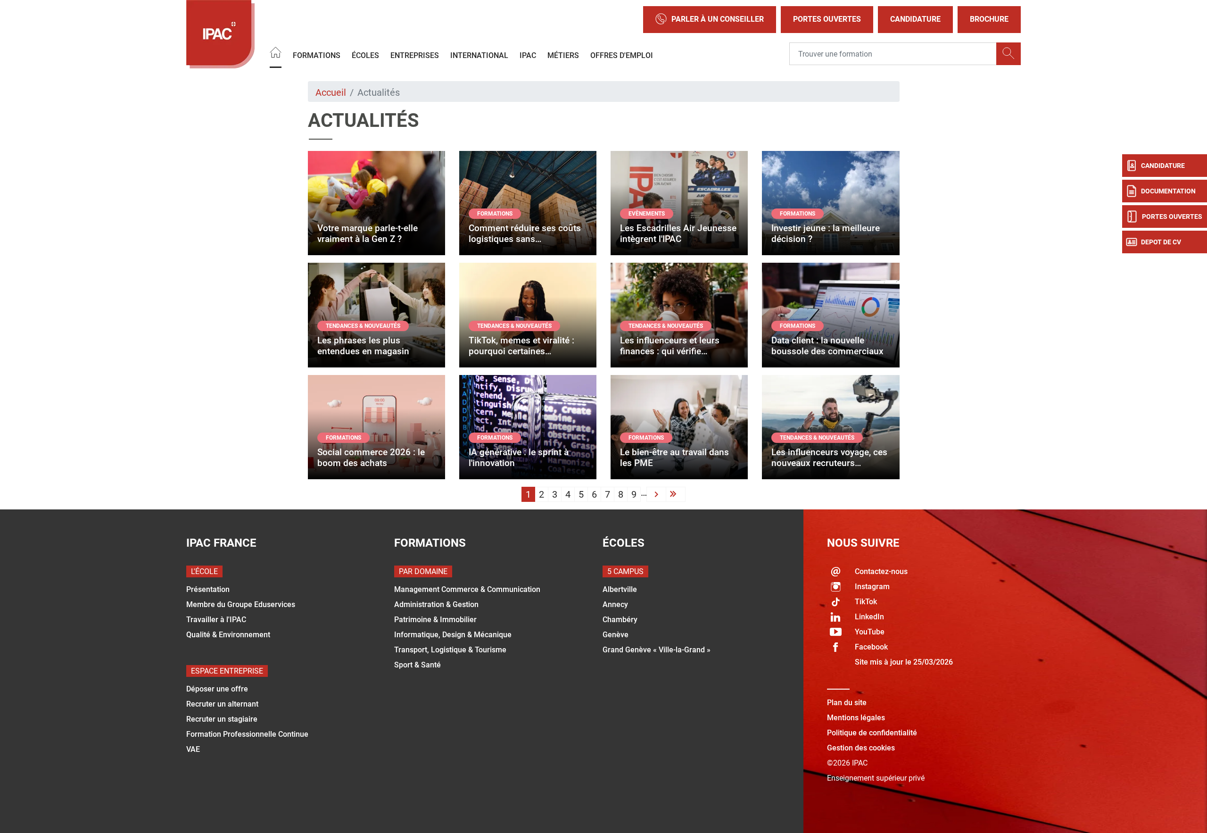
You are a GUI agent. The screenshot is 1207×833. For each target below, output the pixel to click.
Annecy (615, 604)
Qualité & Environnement (228, 634)
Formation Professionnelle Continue (247, 734)
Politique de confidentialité (872, 732)
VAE (193, 749)
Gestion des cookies (861, 747)
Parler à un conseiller (717, 19)
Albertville (620, 589)
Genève (615, 634)
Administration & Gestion (436, 604)
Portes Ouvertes (827, 19)
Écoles (365, 54)
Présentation (208, 589)
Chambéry (620, 619)
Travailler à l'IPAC (216, 619)
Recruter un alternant (222, 704)
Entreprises (414, 54)
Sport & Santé (417, 664)
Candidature (915, 19)
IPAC (528, 54)
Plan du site (847, 702)
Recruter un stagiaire (221, 719)
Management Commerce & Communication (467, 589)
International (479, 54)
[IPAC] (220, 34)
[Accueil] (275, 53)
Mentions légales (856, 717)
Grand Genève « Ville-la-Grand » (657, 649)
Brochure (989, 19)
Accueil (330, 92)
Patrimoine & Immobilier (435, 619)
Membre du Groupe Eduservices (240, 604)
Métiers (563, 54)
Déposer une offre (217, 688)
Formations (316, 54)
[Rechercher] (1008, 53)
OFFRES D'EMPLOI (621, 54)
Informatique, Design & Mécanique (453, 634)
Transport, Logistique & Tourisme (450, 649)
